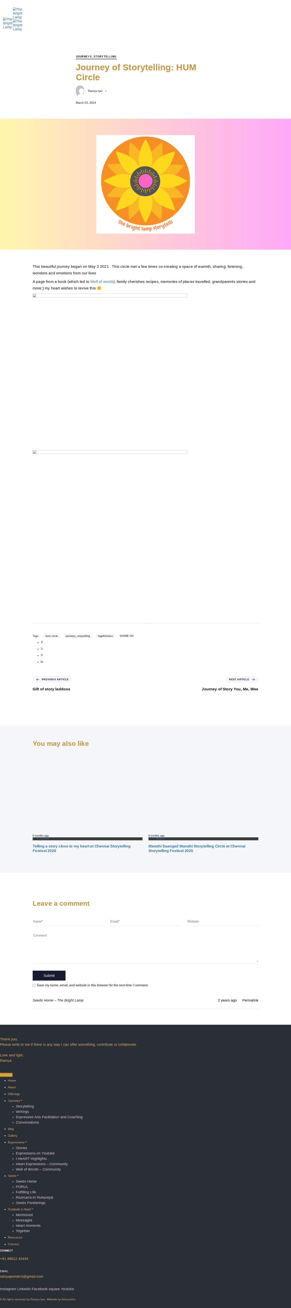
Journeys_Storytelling (96, 56)
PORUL (22, 1187)
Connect (13, 1244)
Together (23, 1231)
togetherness (105, 635)
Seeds (12, 1175)
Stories (21, 1148)
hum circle (52, 635)
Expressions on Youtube (35, 1153)
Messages (24, 1220)
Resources (15, 1237)
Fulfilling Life (26, 1192)
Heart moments (28, 1226)
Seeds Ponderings (31, 1203)
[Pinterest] (42, 655)
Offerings (14, 1094)
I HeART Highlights (31, 1159)
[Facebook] (42, 642)
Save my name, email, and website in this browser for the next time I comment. (92, 985)
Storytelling (25, 1106)
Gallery (12, 1135)
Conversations (27, 1122)
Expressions (16, 1142)
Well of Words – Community (38, 1169)
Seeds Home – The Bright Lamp (58, 1000)
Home (12, 1080)
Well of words (101, 282)
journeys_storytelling (78, 635)
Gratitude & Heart (19, 1209)
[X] (42, 649)
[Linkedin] (42, 662)
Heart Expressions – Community (42, 1164)
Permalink (250, 1000)
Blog (11, 1129)
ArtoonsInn (69, 1299)
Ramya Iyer (95, 91)
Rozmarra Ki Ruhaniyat (34, 1197)
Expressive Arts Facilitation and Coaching (49, 1117)
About (12, 1087)
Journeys (14, 1100)
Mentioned (24, 1215)
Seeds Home (26, 1181)
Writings (22, 1112)
